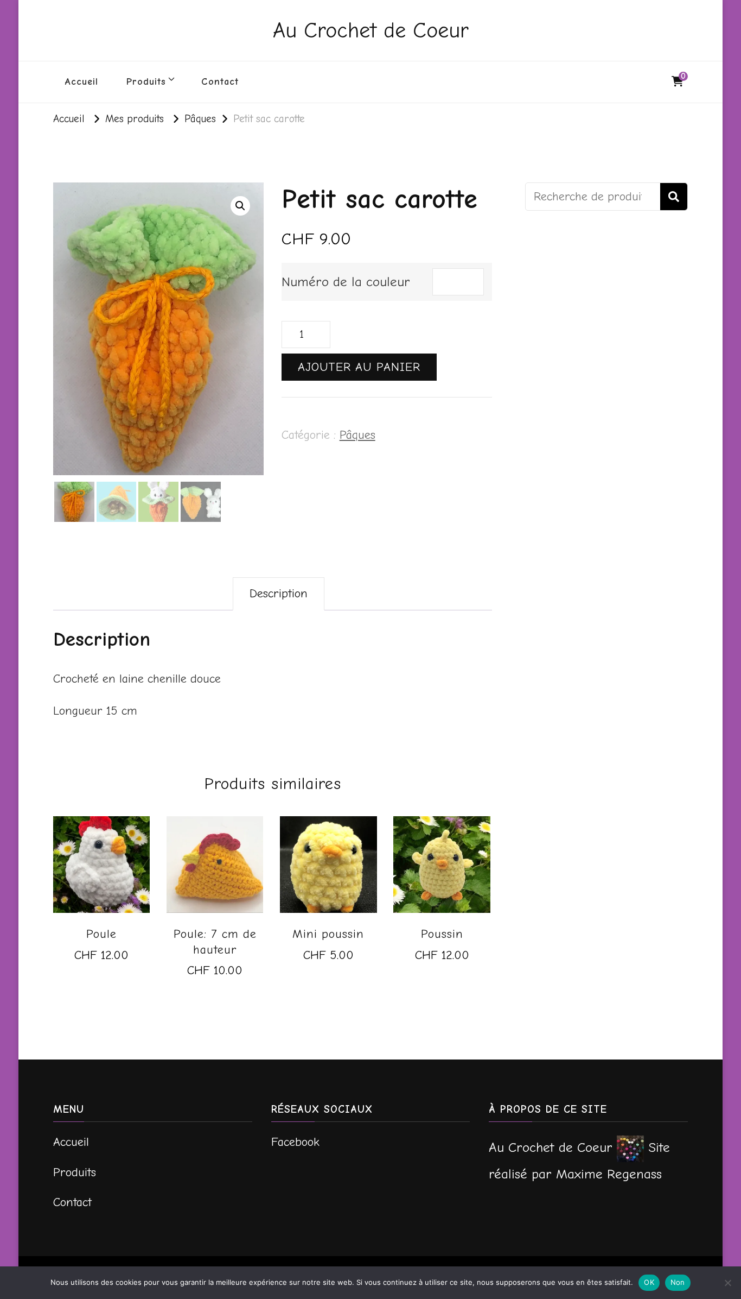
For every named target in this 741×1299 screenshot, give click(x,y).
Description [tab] (279, 594)
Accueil (81, 81)
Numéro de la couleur (346, 281)
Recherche (673, 196)
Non (677, 1282)
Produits (146, 81)
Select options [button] (101, 964)
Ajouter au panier (359, 367)
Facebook (295, 1142)
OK (649, 1282)
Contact (220, 81)
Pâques (357, 435)
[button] (240, 206)
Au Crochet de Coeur (371, 30)
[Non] (727, 1282)
